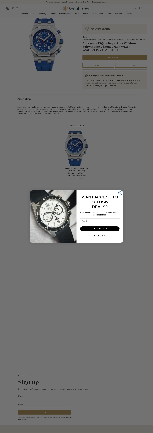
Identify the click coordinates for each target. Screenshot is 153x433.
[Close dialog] (120, 193)
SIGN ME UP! (100, 229)
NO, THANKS (100, 236)
